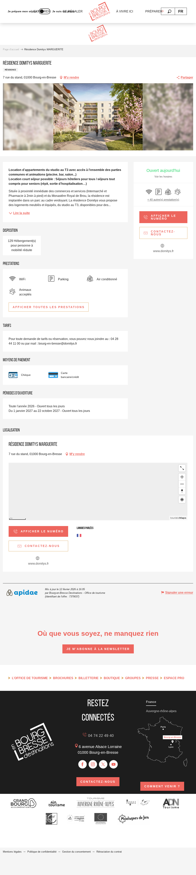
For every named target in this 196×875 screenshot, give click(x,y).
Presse (152, 678)
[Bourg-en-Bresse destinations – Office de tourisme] (32, 759)
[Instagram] (93, 764)
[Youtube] (113, 764)
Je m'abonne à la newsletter (98, 649)
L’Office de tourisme (30, 678)
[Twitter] (103, 764)
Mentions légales (12, 851)
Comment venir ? (162, 786)
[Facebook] (82, 764)
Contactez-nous (97, 781)
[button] (169, 11)
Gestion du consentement (76, 851)
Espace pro (174, 678)
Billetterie (88, 678)
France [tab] (151, 701)
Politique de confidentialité (41, 851)
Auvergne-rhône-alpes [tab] (161, 711)
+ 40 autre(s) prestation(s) (163, 199)
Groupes (133, 678)
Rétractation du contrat (109, 851)
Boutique (112, 678)
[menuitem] (99, 11)
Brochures (63, 678)
